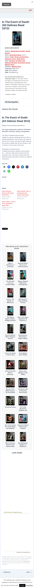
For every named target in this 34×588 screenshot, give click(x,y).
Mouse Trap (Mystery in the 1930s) (23, 372)
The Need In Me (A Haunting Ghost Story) (23, 390)
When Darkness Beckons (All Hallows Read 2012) (8, 193)
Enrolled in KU (20, 61)
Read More (29, 585)
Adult (12, 57)
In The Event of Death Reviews (13, 512)
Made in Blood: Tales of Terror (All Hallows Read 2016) (8, 203)
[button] (30, 10)
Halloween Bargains (11, 62)
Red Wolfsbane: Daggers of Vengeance (23, 444)
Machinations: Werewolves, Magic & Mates (22, 336)
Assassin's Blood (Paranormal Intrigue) (23, 426)
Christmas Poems (10, 407)
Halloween (8, 59)
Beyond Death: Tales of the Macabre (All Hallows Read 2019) (23, 193)
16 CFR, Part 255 (26, 561)
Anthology (12, 61)
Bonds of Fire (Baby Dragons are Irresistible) (10, 390)
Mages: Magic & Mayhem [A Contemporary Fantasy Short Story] (23, 284)
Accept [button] (22, 585)
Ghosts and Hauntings (21, 57)
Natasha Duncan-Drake (18, 51)
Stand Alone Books (15, 55)
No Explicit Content (24, 62)
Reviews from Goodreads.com (23, 552)
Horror (14, 59)
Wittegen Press (9, 64)
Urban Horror (21, 59)
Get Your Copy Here (11, 102)
